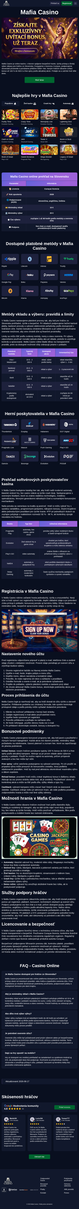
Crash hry (47, 103)
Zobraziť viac (39, 1157)
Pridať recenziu (64, 1107)
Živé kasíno (28, 103)
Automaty (67, 103)
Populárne (9, 103)
